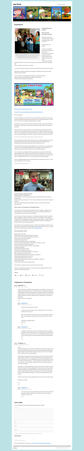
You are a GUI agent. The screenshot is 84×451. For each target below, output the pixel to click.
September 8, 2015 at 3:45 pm (23, 286)
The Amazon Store (38, 228)
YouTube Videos (56, 20)
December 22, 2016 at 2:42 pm (26, 328)
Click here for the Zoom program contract (23, 109)
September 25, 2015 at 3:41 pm (26, 304)
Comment (16, 407)
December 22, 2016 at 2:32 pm (26, 389)
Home (15, 20)
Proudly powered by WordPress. (64, 447)
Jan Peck (17, 4)
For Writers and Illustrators (38, 20)
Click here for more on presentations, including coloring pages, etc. (29, 112)
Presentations (49, 20)
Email (15, 425)
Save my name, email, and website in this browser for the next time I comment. (29, 433)
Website (15, 429)
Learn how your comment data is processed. (41, 443)
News (45, 20)
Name (15, 421)
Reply (19, 300)
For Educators (23, 20)
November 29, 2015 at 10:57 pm (23, 344)
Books (19, 20)
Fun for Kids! (30, 20)
